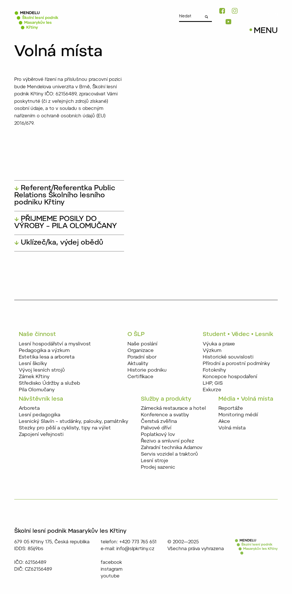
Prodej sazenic (158, 467)
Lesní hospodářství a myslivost (55, 344)
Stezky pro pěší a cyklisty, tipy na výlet (65, 428)
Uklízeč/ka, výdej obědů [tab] (61, 243)
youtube (110, 576)
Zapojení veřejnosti (41, 434)
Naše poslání (142, 344)
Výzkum (212, 350)
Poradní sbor (142, 357)
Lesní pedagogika (39, 415)
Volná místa (232, 428)
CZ (266, 15)
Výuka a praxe (219, 344)
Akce (224, 421)
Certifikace (140, 376)
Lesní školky (33, 363)
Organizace (140, 350)
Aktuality (137, 363)
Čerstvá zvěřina (159, 421)
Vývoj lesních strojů (42, 370)
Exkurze (212, 390)
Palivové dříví (156, 428)
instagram (112, 569)
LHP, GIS (213, 383)
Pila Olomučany (37, 390)
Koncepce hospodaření (230, 376)
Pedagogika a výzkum (44, 350)
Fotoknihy (214, 370)
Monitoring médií (238, 415)
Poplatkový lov (158, 434)
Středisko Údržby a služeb (49, 383)
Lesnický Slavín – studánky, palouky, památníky (73, 421)
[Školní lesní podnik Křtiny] (36, 20)
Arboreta (29, 408)
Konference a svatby (165, 415)
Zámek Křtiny (34, 376)
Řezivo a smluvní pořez (167, 441)
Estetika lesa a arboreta (46, 357)
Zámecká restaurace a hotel (173, 408)
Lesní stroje (154, 460)
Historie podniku (147, 370)
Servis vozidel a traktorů (169, 454)
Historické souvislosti (228, 357)
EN (275, 15)
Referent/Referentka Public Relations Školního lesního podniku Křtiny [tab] (64, 195)
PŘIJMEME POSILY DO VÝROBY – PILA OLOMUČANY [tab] (65, 223)
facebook (111, 562)
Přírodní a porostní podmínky (236, 363)
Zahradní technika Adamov (171, 447)
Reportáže (230, 408)
